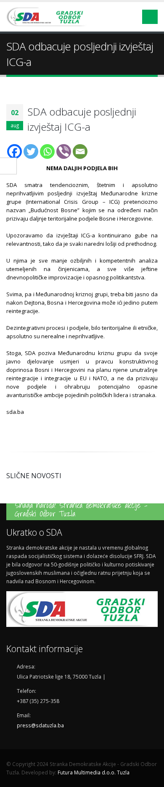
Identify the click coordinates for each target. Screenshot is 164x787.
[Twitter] (31, 151)
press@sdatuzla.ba (40, 725)
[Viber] (63, 151)
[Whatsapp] (47, 151)
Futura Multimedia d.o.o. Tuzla (94, 772)
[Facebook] (14, 151)
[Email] (80, 151)
